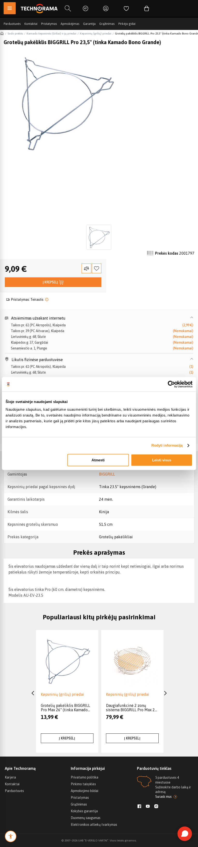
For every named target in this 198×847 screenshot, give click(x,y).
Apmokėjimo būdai (84, 791)
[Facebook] (139, 807)
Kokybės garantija (84, 811)
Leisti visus (161, 460)
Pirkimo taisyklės (83, 784)
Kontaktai (30, 24)
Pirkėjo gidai (126, 24)
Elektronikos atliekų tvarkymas (94, 825)
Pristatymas (49, 24)
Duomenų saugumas (85, 818)
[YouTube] (147, 807)
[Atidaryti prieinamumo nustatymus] (10, 836)
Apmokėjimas (70, 24)
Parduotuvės (12, 24)
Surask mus (163, 797)
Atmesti (98, 460)
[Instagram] (156, 807)
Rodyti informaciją (167, 445)
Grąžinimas (107, 24)
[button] (99, 318)
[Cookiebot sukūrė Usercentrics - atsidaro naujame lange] (171, 384)
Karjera (10, 777)
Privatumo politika (84, 777)
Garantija (89, 24)
